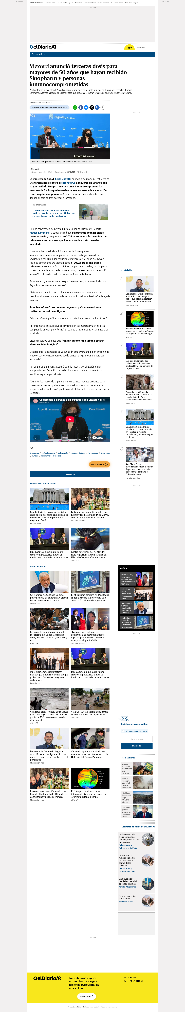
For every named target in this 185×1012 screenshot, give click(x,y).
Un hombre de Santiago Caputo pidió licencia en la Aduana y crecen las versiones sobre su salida (49, 597)
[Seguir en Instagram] (134, 981)
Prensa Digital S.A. (74, 1007)
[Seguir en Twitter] (125, 981)
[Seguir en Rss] (142, 981)
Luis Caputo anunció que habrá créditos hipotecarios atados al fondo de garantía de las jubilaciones (49, 554)
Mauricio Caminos (78, 521)
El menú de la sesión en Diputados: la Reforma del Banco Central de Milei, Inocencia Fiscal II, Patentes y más (48, 636)
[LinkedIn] (97, 107)
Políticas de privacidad (91, 1007)
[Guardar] (103, 107)
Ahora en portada (38, 566)
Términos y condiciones (109, 1007)
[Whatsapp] (75, 107)
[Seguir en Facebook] (128, 981)
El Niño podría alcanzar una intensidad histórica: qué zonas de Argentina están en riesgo (88, 794)
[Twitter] (91, 107)
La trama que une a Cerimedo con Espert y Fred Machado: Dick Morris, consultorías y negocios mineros (90, 514)
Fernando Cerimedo (50, 3)
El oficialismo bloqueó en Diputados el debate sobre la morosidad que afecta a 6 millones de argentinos (90, 597)
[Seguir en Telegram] (131, 981)
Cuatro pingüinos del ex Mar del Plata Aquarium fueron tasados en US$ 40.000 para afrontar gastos (88, 554)
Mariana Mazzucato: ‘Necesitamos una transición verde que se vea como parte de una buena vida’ (127, 768)
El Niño (126, 3)
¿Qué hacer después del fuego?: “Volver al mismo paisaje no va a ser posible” (127, 797)
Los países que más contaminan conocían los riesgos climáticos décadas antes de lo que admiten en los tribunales (126, 812)
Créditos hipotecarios (103, 3)
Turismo (35, 456)
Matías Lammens (40, 232)
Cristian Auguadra (68, 3)
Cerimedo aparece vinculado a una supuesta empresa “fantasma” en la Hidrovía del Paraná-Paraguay (89, 754)
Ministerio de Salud (78, 453)
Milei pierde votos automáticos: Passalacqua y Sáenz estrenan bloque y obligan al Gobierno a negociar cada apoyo (49, 676)
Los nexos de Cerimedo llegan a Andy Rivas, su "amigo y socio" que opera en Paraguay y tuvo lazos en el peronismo (139, 297)
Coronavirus (38, 54)
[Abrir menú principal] (153, 47)
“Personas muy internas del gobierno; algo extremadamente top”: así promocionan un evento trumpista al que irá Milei (88, 636)
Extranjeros (105, 453)
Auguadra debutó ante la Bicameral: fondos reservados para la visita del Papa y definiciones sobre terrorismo (139, 396)
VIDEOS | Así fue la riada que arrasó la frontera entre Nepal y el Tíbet (89, 713)
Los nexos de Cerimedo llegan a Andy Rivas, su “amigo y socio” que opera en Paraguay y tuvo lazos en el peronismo (49, 755)
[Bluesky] (86, 107)
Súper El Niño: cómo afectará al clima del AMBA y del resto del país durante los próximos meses (127, 783)
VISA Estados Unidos (117, 3)
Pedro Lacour (35, 603)
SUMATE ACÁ (86, 996)
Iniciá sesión (141, 47)
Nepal (130, 3)
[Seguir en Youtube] (138, 981)
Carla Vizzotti (63, 178)
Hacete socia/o (129, 47)
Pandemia (57, 456)
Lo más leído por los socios (43, 483)
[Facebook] (80, 107)
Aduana (60, 3)
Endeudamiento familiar (89, 3)
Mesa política (78, 3)
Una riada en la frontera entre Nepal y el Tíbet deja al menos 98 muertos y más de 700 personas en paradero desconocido (49, 716)
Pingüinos (136, 3)
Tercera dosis (93, 453)
